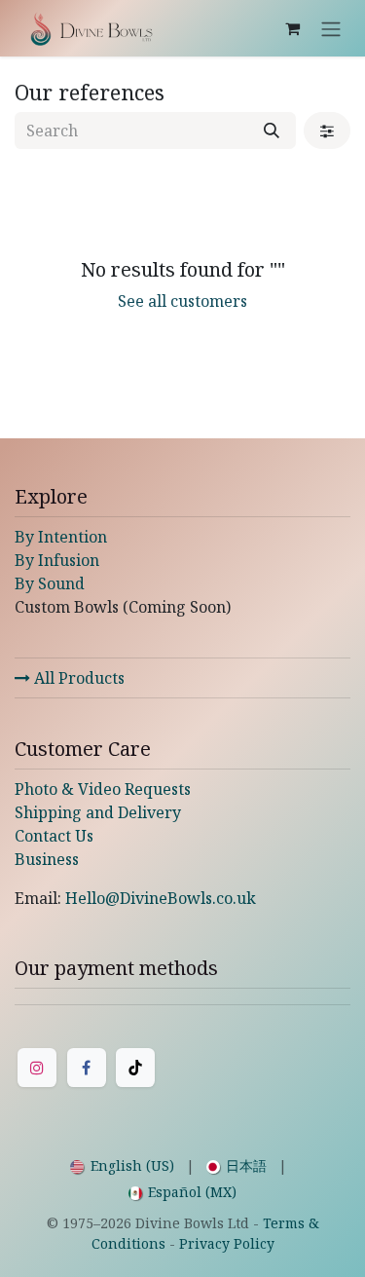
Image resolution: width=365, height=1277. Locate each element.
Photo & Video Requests (103, 789)
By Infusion (57, 560)
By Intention (61, 536)
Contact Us (54, 835)
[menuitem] (122, 1165)
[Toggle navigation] (330, 28)
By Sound (50, 583)
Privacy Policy (226, 1243)
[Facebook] (86, 1067)
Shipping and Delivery (98, 812)
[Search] (271, 130)
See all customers (182, 301)
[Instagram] (37, 1067)
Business (47, 859)
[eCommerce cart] (292, 28)
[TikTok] (135, 1067)
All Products (77, 678)
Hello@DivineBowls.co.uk (160, 898)
